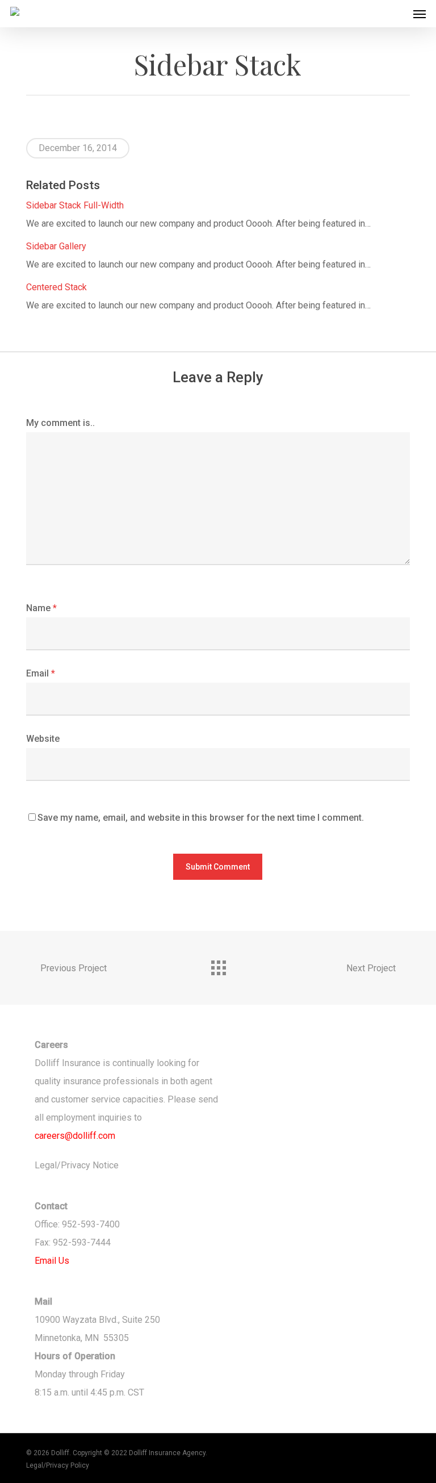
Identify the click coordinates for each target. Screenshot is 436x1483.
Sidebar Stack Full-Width (75, 205)
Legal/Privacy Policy (57, 1465)
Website (43, 738)
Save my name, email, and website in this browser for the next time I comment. (200, 817)
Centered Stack (56, 287)
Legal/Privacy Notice (77, 1165)
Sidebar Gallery (56, 246)
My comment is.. (60, 422)
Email (40, 673)
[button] (419, 13)
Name (41, 608)
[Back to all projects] (218, 965)
